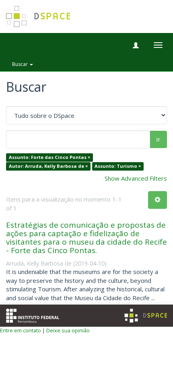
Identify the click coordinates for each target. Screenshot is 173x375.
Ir (158, 139)
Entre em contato (20, 330)
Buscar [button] (20, 64)
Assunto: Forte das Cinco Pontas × (49, 158)
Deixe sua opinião (68, 330)
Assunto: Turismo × (118, 166)
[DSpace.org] (145, 316)
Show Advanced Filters (136, 178)
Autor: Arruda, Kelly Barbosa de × (48, 166)
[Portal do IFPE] (32, 315)
